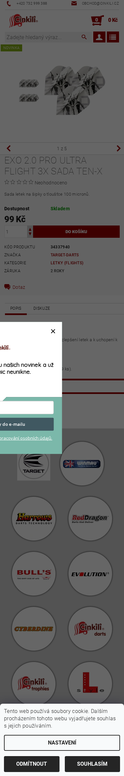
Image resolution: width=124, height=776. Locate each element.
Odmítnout (31, 764)
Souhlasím (92, 764)
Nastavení (62, 743)
